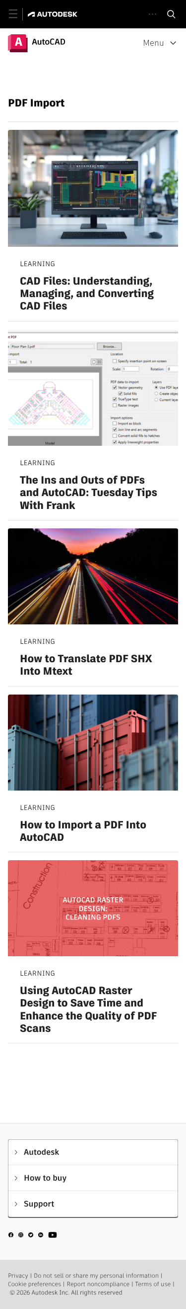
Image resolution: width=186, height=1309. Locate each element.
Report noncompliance (97, 1284)
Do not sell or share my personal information (96, 1276)
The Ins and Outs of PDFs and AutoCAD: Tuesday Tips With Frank (88, 493)
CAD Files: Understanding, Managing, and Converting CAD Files (87, 294)
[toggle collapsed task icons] (152, 14)
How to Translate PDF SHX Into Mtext (86, 665)
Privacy (18, 1276)
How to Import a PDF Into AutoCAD (83, 831)
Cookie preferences (34, 1284)
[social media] (33, 1236)
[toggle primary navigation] (18, 14)
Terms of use (153, 1284)
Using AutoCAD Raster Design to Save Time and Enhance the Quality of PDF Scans (88, 1010)
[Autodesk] (54, 14)
